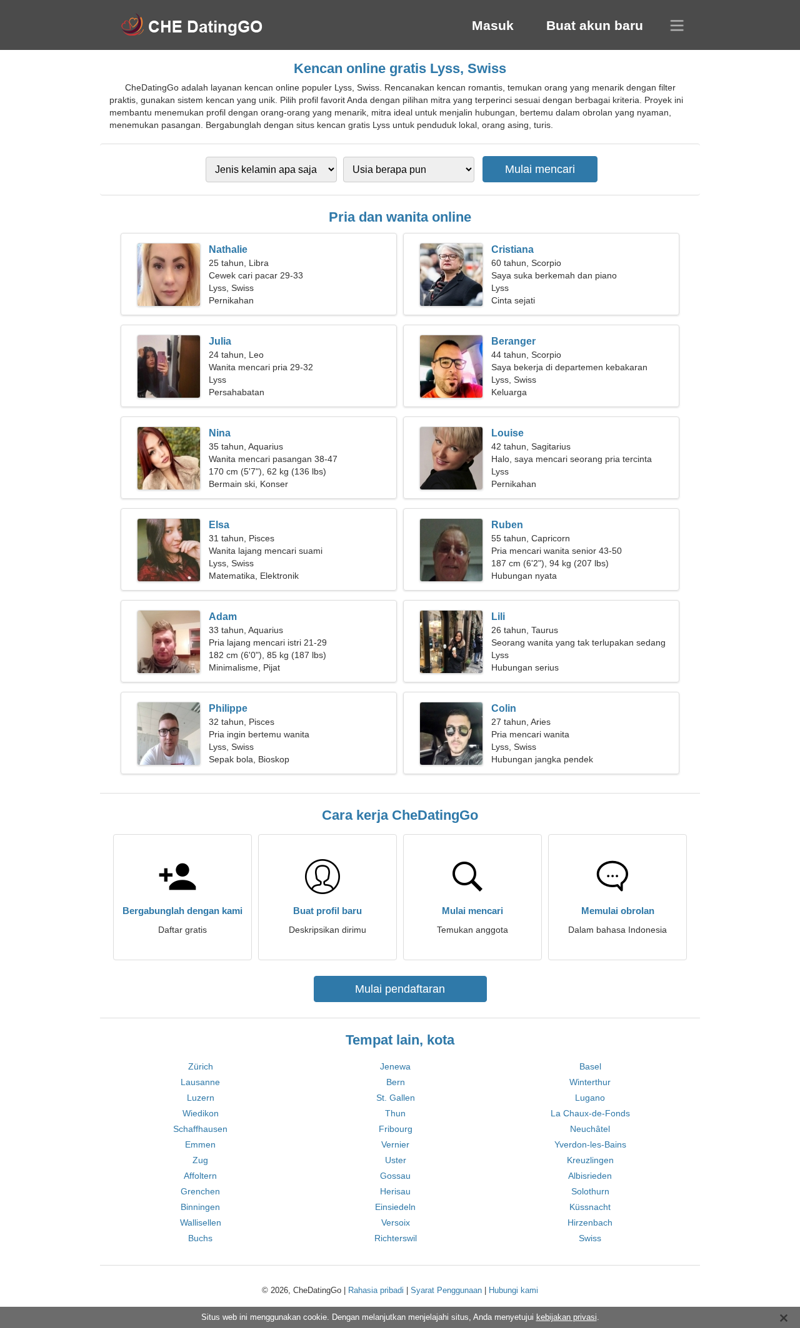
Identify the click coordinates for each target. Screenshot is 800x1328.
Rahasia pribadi (376, 1290)
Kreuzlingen (590, 1160)
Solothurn (590, 1191)
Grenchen (200, 1191)
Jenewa (395, 1066)
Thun (395, 1113)
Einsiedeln (395, 1207)
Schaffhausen (200, 1129)
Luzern (200, 1098)
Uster (395, 1160)
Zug (200, 1160)
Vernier (395, 1144)
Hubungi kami (513, 1290)
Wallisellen (200, 1222)
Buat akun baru (594, 25)
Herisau (395, 1191)
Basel (590, 1066)
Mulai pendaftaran (400, 989)
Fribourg (395, 1129)
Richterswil (395, 1238)
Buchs (200, 1238)
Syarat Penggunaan (446, 1290)
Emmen (200, 1144)
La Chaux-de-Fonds (590, 1113)
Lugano (590, 1098)
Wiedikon (200, 1113)
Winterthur (590, 1082)
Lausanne (200, 1082)
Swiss (590, 1238)
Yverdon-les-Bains (590, 1144)
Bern (395, 1082)
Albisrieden (590, 1176)
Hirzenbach (590, 1222)
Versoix (395, 1222)
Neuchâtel (590, 1129)
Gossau (395, 1176)
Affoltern (200, 1176)
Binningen (200, 1207)
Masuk (493, 25)
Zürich (200, 1066)
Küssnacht (590, 1207)
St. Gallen (395, 1098)
